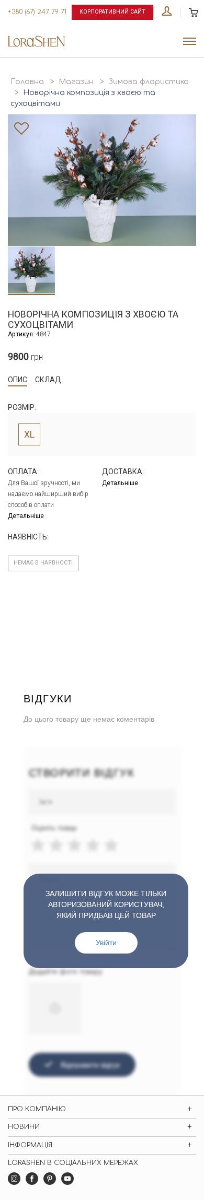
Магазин (76, 82)
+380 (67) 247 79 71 (37, 12)
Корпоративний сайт (112, 11)
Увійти (106, 942)
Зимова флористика (148, 82)
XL (29, 434)
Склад (48, 379)
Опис (17, 379)
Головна (27, 82)
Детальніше (26, 516)
